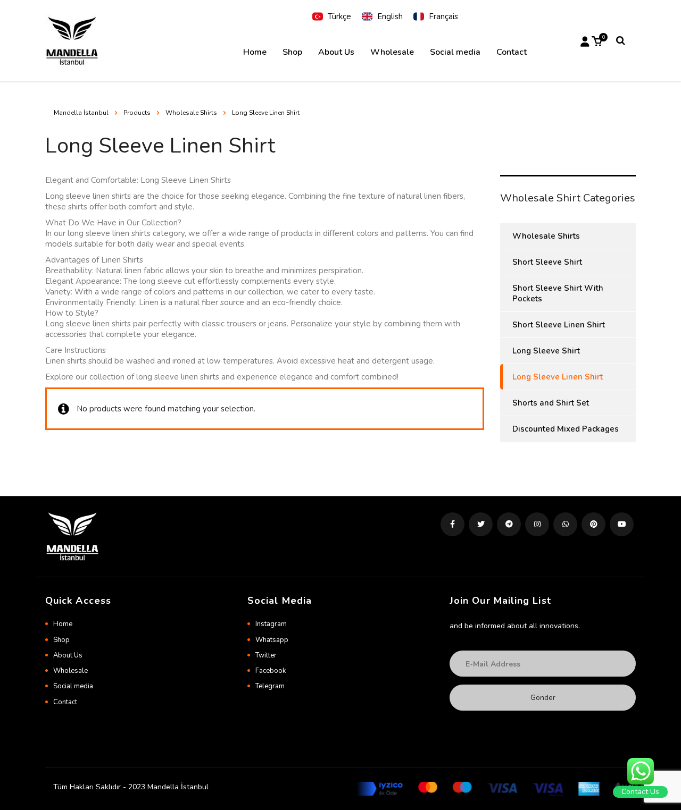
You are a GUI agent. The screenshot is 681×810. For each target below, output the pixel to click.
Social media (455, 52)
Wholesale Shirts (546, 236)
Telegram (270, 686)
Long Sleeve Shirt (546, 350)
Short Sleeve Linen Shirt (558, 324)
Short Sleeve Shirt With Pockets (557, 293)
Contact (511, 52)
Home (255, 52)
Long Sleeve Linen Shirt (557, 377)
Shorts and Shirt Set (550, 403)
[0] (597, 40)
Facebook (270, 670)
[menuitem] (331, 17)
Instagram (271, 624)
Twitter (266, 655)
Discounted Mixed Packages (565, 429)
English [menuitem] (390, 16)
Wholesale (392, 52)
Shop (292, 52)
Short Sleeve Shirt (547, 262)
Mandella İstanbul (81, 112)
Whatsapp (271, 640)
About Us (336, 52)
